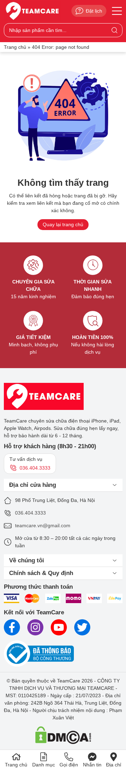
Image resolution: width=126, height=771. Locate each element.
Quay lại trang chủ (63, 224)
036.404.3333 (30, 513)
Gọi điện (68, 764)
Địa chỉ (113, 764)
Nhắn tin (92, 764)
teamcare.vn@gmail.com (42, 525)
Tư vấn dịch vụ (29, 463)
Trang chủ (15, 47)
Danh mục (43, 764)
